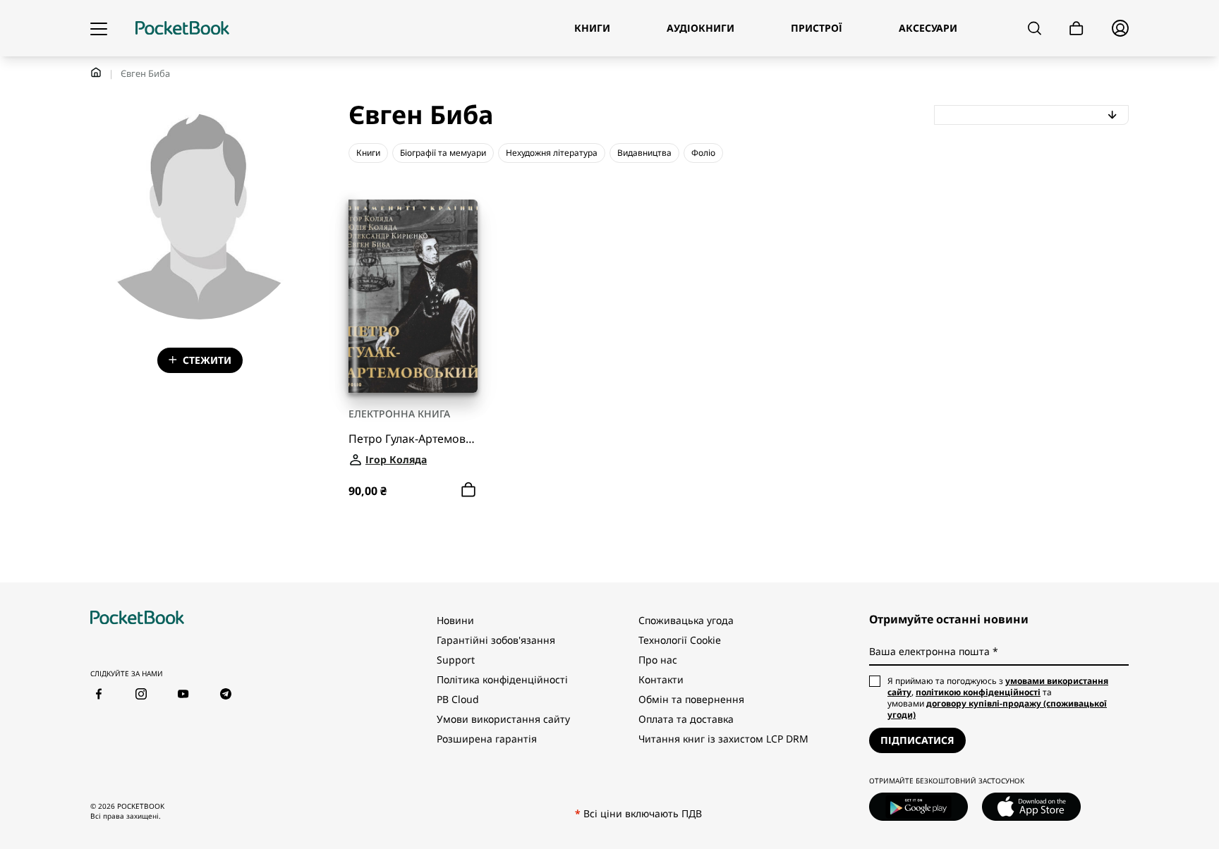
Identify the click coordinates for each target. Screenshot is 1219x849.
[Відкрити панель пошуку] (1034, 28)
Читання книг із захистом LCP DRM (723, 738)
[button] (1032, 115)
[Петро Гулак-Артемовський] (413, 296)
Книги (368, 153)
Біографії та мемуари (443, 153)
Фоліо (703, 153)
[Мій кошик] (1076, 28)
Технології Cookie (679, 640)
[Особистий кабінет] (1120, 28)
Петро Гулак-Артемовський (413, 439)
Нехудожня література (552, 153)
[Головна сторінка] (182, 28)
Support (456, 659)
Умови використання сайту (503, 719)
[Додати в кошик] (468, 490)
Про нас (657, 659)
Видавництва (644, 153)
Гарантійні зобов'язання (496, 640)
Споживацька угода (686, 620)
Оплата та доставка (686, 719)
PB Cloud (458, 699)
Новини (455, 620)
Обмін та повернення (691, 699)
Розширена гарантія (487, 738)
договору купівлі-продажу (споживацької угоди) (997, 709)
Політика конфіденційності (502, 679)
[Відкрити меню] (98, 28)
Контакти (661, 679)
